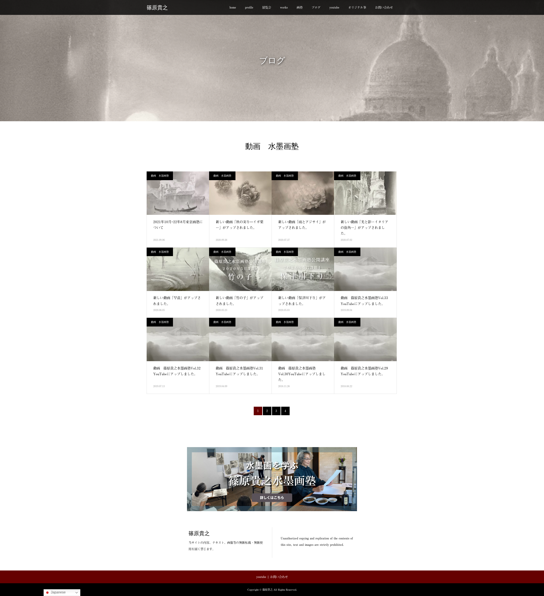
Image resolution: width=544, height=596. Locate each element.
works (284, 7)
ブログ (316, 7)
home (233, 7)
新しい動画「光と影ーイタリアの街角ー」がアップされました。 (364, 227)
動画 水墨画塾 (160, 176)
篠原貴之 (157, 7)
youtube (334, 7)
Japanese (58, 592)
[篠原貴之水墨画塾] (272, 479)
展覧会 (266, 7)
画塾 (300, 7)
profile (249, 7)
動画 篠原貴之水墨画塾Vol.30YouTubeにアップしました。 (302, 373)
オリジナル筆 (357, 7)
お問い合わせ (384, 7)
